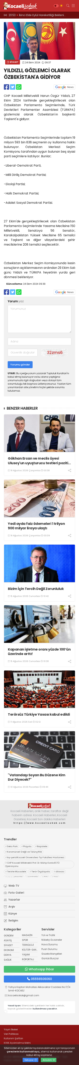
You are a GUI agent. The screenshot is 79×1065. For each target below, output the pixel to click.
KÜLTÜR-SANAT (30, 949)
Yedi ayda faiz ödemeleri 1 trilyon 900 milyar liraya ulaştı (36, 525)
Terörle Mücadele (15, 871)
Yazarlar (14, 900)
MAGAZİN (27, 935)
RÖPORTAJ (28, 959)
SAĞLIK (8, 959)
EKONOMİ (9, 950)
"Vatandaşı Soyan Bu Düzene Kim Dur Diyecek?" (36, 777)
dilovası (59, 871)
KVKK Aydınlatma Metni (17, 1042)
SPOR (25, 940)
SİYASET (13, 62)
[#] (39, 805)
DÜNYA (7, 955)
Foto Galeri (16, 893)
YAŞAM (26, 954)
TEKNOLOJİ (28, 944)
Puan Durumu (49, 949)
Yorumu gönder (20, 364)
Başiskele (41, 846)
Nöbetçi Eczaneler (51, 939)
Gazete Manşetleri (51, 953)
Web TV (13, 886)
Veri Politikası (11, 1034)
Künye (12, 913)
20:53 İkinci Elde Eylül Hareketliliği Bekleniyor (38, 15)
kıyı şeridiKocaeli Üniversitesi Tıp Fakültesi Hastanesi (34, 857)
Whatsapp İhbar (41, 969)
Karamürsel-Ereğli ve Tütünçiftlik (23, 851)
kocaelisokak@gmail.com (23, 995)
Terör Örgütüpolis (40, 871)
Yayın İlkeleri (11, 1029)
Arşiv (11, 907)
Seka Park (11, 846)
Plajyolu (26, 846)
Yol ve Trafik (48, 935)
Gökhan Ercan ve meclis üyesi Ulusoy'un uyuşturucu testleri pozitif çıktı (39, 460)
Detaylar (29, 1060)
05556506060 (41, 979)
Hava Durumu (49, 944)
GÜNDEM (8, 935)
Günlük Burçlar (50, 958)
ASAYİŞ (8, 940)
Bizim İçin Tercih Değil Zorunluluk (36, 588)
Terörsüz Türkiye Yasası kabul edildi (39, 714)
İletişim (13, 920)
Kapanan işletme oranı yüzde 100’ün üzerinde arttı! (39, 651)
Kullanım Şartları (13, 1038)
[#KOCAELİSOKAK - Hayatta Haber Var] (19, 6)
